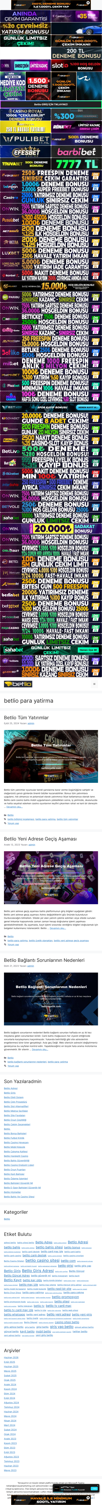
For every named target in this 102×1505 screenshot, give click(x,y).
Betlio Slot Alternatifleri (16, 1106)
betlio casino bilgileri (55, 1256)
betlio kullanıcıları (83, 1281)
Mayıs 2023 (10, 1470)
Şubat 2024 (10, 1429)
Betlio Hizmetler (12, 1192)
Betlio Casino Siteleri (14, 1261)
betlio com (68, 1260)
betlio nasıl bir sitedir (80, 1289)
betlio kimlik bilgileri (52, 1280)
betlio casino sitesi (43, 1260)
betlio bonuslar (87, 1248)
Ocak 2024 (10, 1434)
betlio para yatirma (45, 819)
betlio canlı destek (34, 1255)
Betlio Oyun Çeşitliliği (15, 1120)
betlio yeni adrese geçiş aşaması (71, 940)
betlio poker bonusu (28, 1297)
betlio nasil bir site (59, 1288)
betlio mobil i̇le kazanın (15, 1289)
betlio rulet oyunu (33, 1302)
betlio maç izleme (47, 1285)
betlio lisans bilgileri (11, 1285)
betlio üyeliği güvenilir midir (13, 1322)
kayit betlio (27, 1331)
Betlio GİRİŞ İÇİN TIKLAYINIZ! (51, 104)
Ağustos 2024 (11, 1402)
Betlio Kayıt (13, 1280)
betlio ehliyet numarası (11, 1266)
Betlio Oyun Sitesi (12, 1292)
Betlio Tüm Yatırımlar (26, 717)
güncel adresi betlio (84, 1327)
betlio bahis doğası (28, 1248)
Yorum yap (13, 823)
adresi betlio (10, 1242)
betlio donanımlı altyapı (85, 1261)
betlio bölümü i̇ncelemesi (21, 819)
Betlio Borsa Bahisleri (15, 1133)
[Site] (51, 175)
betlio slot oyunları (10, 1306)
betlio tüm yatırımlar (67, 819)
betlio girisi (65, 1265)
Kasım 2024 (10, 1389)
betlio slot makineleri (78, 1302)
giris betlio (30, 1327)
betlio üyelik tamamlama (81, 1318)
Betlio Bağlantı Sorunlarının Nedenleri (44, 960)
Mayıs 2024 (10, 1416)
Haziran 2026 (11, 1357)
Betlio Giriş (10, 1093)
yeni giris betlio (44, 1335)
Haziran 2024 (11, 1411)
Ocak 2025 (10, 1380)
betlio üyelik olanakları (41, 940)
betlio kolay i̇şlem (69, 1281)
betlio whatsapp (14, 1314)
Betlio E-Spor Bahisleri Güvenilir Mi (22, 1187)
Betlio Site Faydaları (14, 1115)
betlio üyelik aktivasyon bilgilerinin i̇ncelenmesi (55, 1318)
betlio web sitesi (70, 1310)
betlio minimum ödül (89, 1285)
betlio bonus (72, 1247)
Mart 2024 (9, 1425)
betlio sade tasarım (46, 1302)
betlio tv (39, 1305)
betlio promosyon (65, 1297)
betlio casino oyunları (73, 1255)
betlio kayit (74, 1276)
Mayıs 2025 (10, 1371)
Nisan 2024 (10, 1420)
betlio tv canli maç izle (18, 1310)
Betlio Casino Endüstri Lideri (19, 1165)
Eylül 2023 (9, 1452)
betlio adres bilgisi (60, 1243)
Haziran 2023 (11, 1466)
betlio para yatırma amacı (53, 1293)
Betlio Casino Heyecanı (16, 1142)
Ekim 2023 (9, 1447)
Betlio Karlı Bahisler (14, 1174)
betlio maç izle (28, 1284)
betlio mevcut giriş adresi (69, 1285)
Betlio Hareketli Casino (16, 1156)
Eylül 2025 (9, 1362)
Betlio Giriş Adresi (38, 1270)
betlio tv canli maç (58, 1305)
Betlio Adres (43, 1242)
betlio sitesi (61, 1301)
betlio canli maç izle (52, 1251)
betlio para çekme (73, 1292)
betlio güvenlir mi (41, 1275)
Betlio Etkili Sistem (14, 1097)
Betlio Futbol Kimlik (14, 1138)
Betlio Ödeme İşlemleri (16, 1178)
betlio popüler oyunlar (43, 1297)
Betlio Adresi (11, 1088)
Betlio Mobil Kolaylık (14, 1147)
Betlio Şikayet (30, 1322)
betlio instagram (60, 1276)
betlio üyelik (32, 1318)
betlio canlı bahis (72, 1251)
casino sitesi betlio (67, 1322)
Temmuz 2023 (11, 1461)
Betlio (11, 815)
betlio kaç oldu (32, 1280)
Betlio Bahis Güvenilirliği (16, 1160)
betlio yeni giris (82, 1314)
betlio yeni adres (35, 1314)
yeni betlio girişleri (28, 1336)
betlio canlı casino (12, 1255)
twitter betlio (80, 1331)
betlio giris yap (83, 1265)
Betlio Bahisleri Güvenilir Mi (18, 1183)
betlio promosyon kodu (15, 1301)
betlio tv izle (40, 1310)
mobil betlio (43, 1331)
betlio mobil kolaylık (36, 1289)
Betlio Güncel (76, 1271)
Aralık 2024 (10, 1384)
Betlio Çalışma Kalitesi (15, 1151)
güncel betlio (11, 1331)
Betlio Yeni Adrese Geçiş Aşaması (40, 839)
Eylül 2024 (9, 1398)
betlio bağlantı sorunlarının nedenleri (27, 1061)
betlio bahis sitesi (49, 1247)
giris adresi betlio (14, 1326)
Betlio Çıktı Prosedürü (15, 1102)
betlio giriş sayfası (61, 1271)
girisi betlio (42, 1326)
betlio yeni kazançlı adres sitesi (14, 1318)
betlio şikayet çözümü (46, 1322)
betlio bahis (12, 1247)
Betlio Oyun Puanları (15, 1169)
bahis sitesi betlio (25, 1242)
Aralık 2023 (10, 1438)
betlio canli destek (31, 1251)
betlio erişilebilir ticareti (29, 1266)
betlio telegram (25, 1306)
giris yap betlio (61, 1327)
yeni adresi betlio (12, 1335)
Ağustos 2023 (11, 1456)
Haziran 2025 (11, 1366)
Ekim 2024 (9, 1393)
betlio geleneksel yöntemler (47, 1266)
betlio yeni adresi (59, 1314)
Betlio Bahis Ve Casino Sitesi (19, 1196)
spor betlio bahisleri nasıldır (61, 1332)
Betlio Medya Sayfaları (16, 1111)
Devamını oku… (15, 807)
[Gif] (51, 286)
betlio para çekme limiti (12, 1297)
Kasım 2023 (10, 1443)
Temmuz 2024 (11, 1407)
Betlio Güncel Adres (17, 1275)
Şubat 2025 (10, 1375)
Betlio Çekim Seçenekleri (17, 1124)
